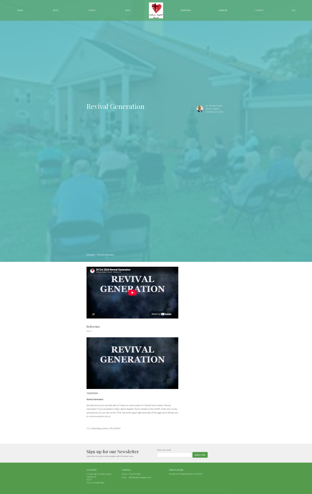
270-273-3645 (135, 474)
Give (294, 10)
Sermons (223, 10)
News (127, 10)
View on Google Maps (95, 482)
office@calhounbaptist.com (140, 477)
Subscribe (200, 454)
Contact (259, 10)
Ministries (186, 10)
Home (20, 10)
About (56, 10)
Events (92, 10)
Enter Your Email (164, 450)
